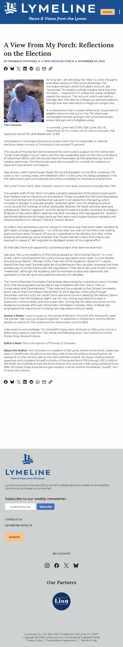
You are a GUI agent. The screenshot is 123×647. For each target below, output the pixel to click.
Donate (107, 11)
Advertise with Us (18, 525)
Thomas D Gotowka (22, 61)
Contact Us (13, 519)
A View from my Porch (57, 61)
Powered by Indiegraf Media (82, 637)
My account (61, 553)
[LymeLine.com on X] (66, 565)
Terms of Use (89, 640)
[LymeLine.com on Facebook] (56, 565)
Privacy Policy (34, 640)
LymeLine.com (54, 637)
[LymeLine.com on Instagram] (47, 565)
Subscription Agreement (62, 640)
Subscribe (45, 506)
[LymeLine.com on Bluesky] (76, 565)
